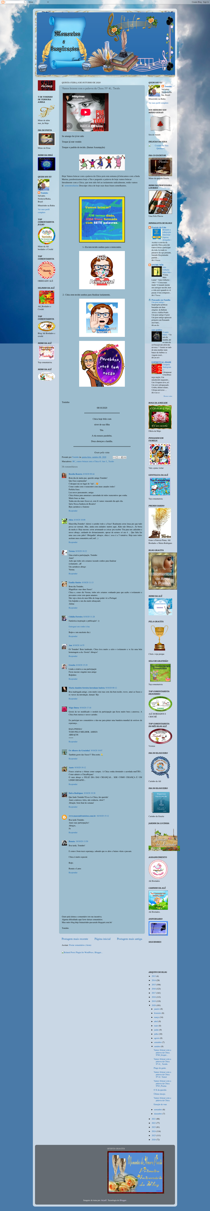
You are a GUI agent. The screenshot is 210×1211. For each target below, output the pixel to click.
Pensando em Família (161, 299)
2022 (154, 1123)
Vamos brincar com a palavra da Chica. (162, 1099)
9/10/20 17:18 (85, 707)
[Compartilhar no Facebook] (122, 457)
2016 (154, 988)
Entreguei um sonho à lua (79, 626)
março (157, 1017)
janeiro (157, 1008)
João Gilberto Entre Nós (167, 270)
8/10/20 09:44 (88, 474)
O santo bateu (166, 333)
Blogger (123, 1200)
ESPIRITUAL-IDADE (161, 362)
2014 (154, 980)
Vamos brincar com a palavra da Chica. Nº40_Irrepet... (162, 1052)
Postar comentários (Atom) (80, 945)
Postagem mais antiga (129, 939)
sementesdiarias (72, 185)
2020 (154, 1005)
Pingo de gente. (160, 1068)
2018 (154, 997)
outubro (157, 1046)
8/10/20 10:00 (79, 519)
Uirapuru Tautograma (167, 367)
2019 (154, 1001)
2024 (154, 1131)
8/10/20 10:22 (81, 551)
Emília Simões (75, 582)
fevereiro (158, 1013)
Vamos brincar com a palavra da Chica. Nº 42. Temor (162, 1074)
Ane (70, 645)
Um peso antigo (158, 302)
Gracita (72, 664)
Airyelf (104, 1200)
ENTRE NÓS (157, 264)
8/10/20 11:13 (87, 582)
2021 (154, 1118)
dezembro (158, 1113)
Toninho (44, 192)
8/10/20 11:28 (89, 616)
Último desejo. (160, 1094)
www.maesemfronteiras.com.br (82, 815)
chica (71, 519)
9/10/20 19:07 (96, 750)
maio (156, 1025)
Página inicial (103, 939)
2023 (154, 1127)
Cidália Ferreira (76, 616)
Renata (72, 841)
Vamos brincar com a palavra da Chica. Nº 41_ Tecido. (162, 1061)
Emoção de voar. (160, 1104)
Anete (71, 767)
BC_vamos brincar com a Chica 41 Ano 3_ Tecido (93, 461)
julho (156, 1034)
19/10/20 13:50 (82, 841)
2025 (154, 1135)
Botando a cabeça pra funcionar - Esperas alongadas (167, 234)
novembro (158, 1109)
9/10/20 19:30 (89, 793)
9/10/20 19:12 (80, 767)
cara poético (157, 329)
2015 (154, 984)
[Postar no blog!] (116, 457)
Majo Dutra (74, 707)
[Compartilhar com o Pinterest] (125, 457)
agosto (157, 1038)
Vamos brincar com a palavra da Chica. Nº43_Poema (162, 1083)
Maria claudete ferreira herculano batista (87, 687)
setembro (158, 1042)
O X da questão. (160, 1089)
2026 (154, 1139)
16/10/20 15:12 (103, 815)
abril (156, 1021)
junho (156, 1029)
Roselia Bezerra (75, 473)
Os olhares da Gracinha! (79, 750)
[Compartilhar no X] (119, 457)
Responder (73, 510)
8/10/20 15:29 (81, 665)
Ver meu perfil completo (44, 211)
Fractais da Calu (159, 227)
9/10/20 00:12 (111, 687)
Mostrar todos (168, 396)
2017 (154, 992)
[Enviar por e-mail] (114, 457)
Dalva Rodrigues (76, 793)
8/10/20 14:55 (78, 645)
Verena (72, 551)
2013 (154, 976)
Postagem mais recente (75, 939)
